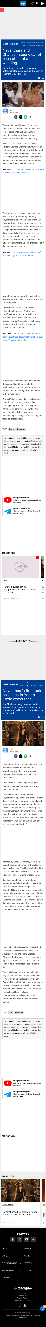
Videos (5, 580)
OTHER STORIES (8, 553)
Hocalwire (23, 1318)
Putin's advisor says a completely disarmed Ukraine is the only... (19, 589)
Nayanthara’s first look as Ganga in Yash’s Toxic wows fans (22, 694)
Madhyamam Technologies (23, 1315)
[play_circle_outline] (20, 567)
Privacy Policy (22, 1298)
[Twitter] (21, 117)
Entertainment (10, 44)
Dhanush (12, 429)
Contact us (22, 1296)
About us (22, 1293)
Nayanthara (21, 429)
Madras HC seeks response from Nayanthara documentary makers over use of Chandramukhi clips (22, 336)
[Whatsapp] (25, 117)
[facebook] (16, 117)
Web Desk (14, 112)
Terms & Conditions (22, 1300)
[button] (3, 3)
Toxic (10, 1012)
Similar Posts (7, 1176)
